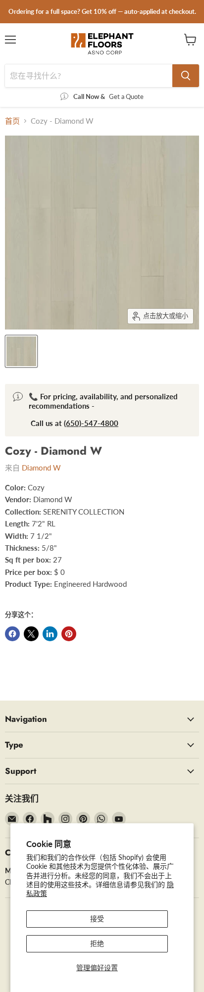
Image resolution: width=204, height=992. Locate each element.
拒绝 (97, 943)
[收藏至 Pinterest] (68, 633)
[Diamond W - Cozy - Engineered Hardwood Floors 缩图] (21, 351)
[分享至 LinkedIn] (50, 633)
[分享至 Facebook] (12, 633)
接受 (97, 918)
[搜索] (185, 75)
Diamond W (41, 467)
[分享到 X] (31, 633)
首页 (12, 121)
